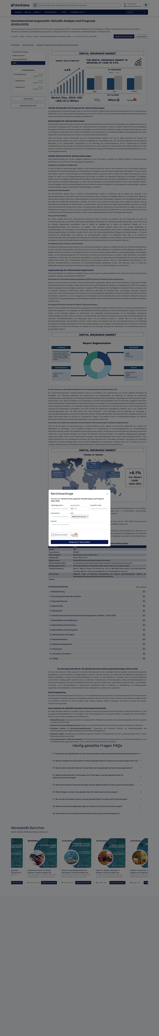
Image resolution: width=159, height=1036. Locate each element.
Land (71, 513)
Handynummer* (75, 505)
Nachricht (54, 521)
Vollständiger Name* (57, 505)
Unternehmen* (55, 513)
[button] (72, 508)
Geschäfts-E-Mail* (95, 505)
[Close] (107, 494)
